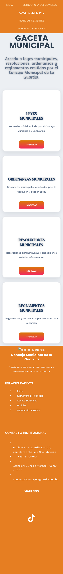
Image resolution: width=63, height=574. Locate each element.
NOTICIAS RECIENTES (31, 21)
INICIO (9, 5)
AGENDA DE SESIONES (31, 28)
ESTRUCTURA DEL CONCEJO (40, 5)
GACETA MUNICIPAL (31, 13)
